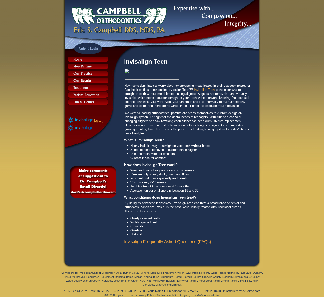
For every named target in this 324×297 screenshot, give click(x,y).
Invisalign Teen (204, 89)
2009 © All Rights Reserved (119, 295)
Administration (212, 295)
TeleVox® (197, 295)
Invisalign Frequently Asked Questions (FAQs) (167, 241)
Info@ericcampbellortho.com (241, 291)
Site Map (161, 295)
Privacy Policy (146, 295)
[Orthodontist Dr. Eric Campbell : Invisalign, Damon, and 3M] (88, 61)
